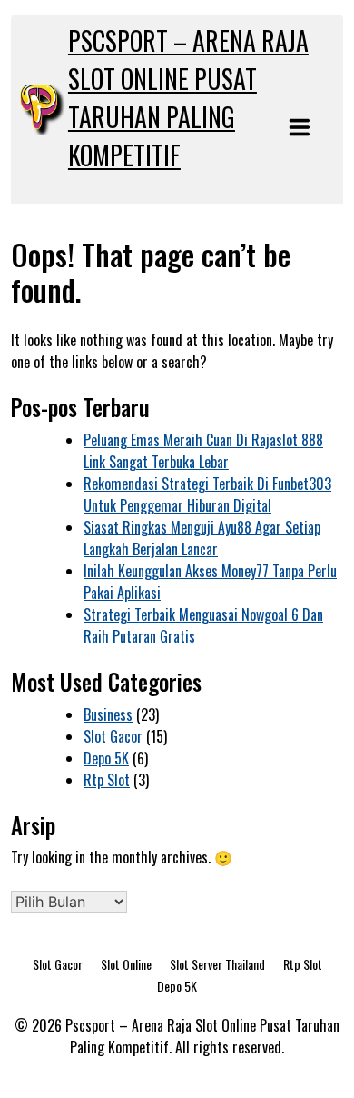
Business (108, 714)
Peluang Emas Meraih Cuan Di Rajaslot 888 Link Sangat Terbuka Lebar (203, 451)
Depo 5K (106, 758)
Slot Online (126, 963)
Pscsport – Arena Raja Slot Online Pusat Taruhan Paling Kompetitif (188, 98)
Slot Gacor (113, 736)
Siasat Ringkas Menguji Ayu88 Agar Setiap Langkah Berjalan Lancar (202, 538)
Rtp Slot (107, 780)
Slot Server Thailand (217, 963)
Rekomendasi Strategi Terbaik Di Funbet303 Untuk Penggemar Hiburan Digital (207, 494)
